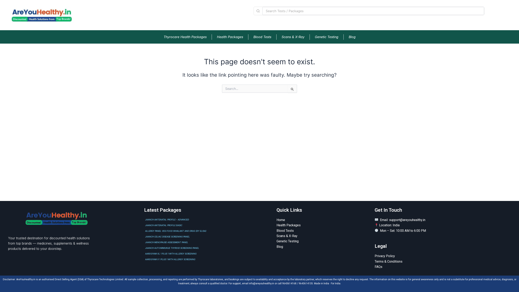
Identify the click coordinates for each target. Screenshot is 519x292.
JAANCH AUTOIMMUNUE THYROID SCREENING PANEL (172, 248)
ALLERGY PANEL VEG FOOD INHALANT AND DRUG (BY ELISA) (175, 231)
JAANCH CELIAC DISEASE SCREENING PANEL (167, 236)
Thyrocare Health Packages (185, 37)
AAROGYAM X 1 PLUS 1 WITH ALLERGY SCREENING (170, 259)
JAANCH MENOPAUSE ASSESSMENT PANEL (166, 242)
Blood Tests (262, 37)
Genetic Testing (326, 37)
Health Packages (230, 37)
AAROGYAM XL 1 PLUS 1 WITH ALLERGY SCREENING (170, 253)
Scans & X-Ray (293, 37)
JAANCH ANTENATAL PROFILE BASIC (163, 225)
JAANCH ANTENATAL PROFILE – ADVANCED (167, 219)
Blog (352, 37)
